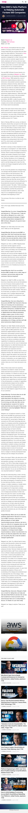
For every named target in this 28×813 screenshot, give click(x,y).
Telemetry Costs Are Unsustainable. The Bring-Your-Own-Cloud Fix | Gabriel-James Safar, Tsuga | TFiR (14, 725)
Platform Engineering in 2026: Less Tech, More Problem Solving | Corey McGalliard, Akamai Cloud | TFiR (14, 770)
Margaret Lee (8, 40)
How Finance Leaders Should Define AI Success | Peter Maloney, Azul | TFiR (12, 748)
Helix (24, 53)
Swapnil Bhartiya (11, 16)
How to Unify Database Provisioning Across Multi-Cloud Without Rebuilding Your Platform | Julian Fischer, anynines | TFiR (13, 795)
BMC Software (11, 42)
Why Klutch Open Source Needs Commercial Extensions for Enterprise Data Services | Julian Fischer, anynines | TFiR (13, 678)
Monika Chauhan (6, 683)
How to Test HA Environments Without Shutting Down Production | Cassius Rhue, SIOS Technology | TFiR (14, 702)
